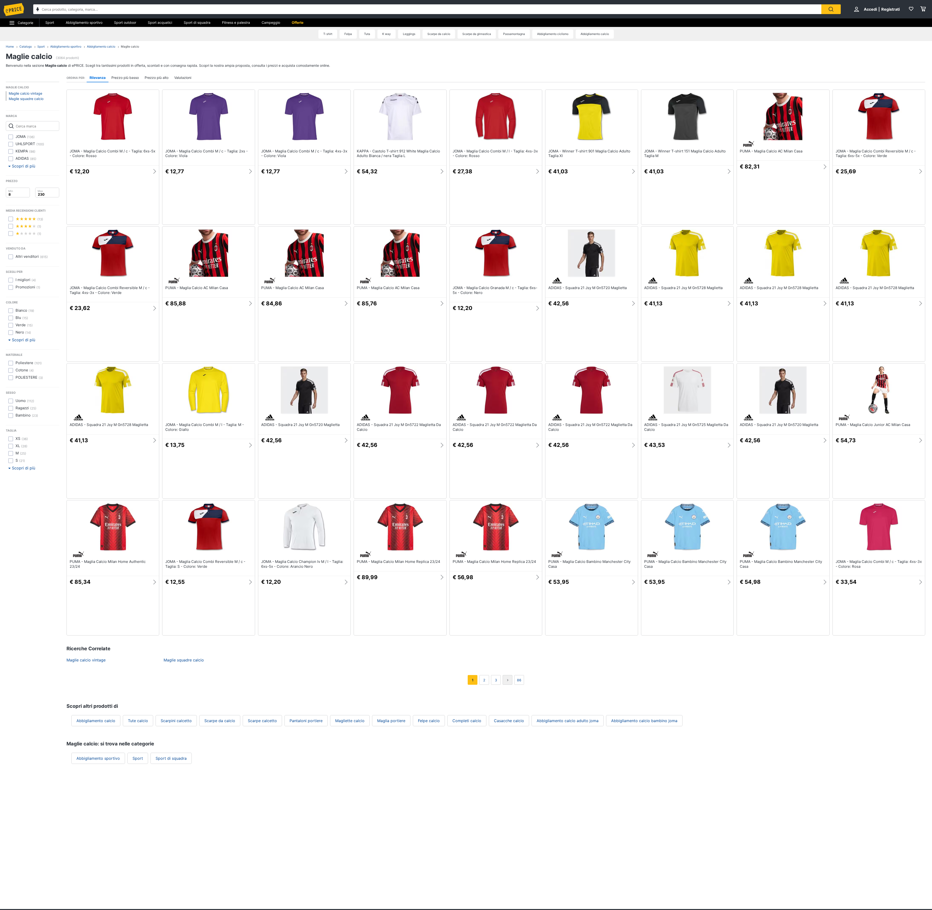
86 (519, 680)
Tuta (367, 34)
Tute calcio (138, 720)
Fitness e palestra (236, 22)
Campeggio (271, 22)
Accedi (870, 9)
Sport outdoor (125, 22)
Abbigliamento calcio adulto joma (568, 720)
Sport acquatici (160, 22)
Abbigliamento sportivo (84, 22)
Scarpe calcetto (262, 720)
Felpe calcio (429, 720)
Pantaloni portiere (306, 720)
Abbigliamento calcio (595, 34)
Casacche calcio (509, 720)
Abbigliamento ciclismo (552, 34)
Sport (49, 22)
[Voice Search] (38, 9)
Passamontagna (514, 34)
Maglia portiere (391, 720)
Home (10, 46)
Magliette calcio (350, 720)
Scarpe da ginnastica (476, 34)
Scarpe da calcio (438, 34)
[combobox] (427, 9)
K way (386, 34)
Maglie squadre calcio (26, 99)
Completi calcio (466, 720)
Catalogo (25, 46)
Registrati (890, 9)
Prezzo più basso (125, 77)
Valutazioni (182, 77)
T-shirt (327, 34)
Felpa (348, 34)
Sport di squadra (197, 22)
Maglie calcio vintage (25, 93)
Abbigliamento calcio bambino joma (644, 720)
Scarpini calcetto (176, 720)
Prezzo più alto (156, 77)
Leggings (409, 34)
